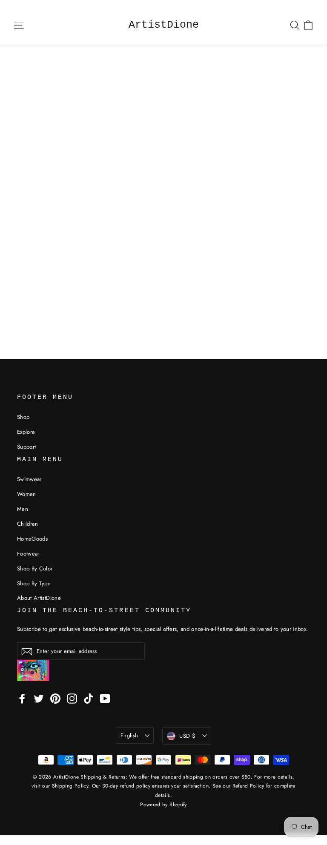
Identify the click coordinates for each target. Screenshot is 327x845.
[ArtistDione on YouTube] (105, 698)
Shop (23, 417)
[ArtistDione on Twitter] (39, 698)
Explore (26, 432)
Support (26, 447)
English (129, 735)
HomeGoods (32, 539)
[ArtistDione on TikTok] (88, 698)
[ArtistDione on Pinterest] (55, 698)
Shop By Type (34, 583)
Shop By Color (35, 568)
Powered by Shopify (163, 804)
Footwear (28, 554)
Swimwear (29, 479)
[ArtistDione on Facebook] (22, 698)
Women (26, 494)
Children (27, 524)
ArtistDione (164, 25)
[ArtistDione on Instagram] (72, 698)
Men (22, 509)
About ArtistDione (39, 598)
